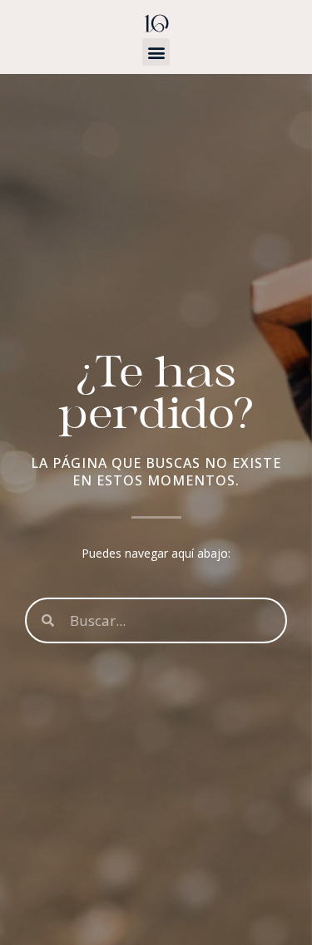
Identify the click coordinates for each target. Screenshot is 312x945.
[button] (156, 52)
